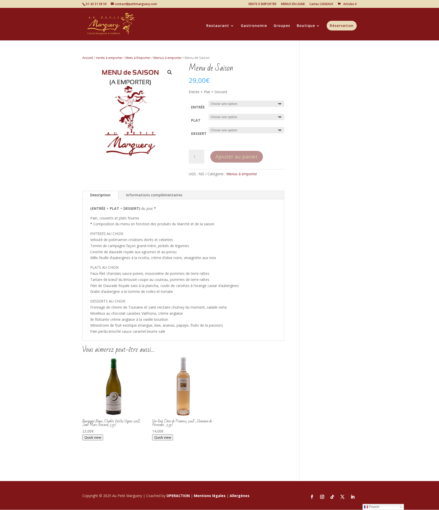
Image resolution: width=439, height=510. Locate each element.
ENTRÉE (198, 107)
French (373, 507)
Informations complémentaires (154, 195)
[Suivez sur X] (342, 497)
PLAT (195, 120)
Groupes (282, 26)
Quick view (92, 437)
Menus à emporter (167, 57)
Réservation (342, 25)
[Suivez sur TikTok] (332, 497)
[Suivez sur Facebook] (312, 497)
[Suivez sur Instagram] (322, 497)
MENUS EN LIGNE (293, 4)
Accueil (87, 57)
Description (100, 195)
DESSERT (199, 133)
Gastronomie (254, 26)
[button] (169, 72)
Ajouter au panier (236, 156)
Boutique (306, 26)
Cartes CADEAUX (321, 4)
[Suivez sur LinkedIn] (353, 497)
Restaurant (217, 26)
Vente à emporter (109, 57)
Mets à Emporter (138, 57)
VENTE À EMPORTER (262, 4)
